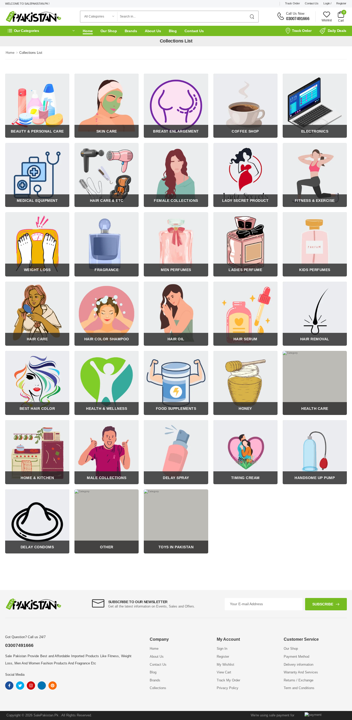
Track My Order (228, 680)
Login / (327, 3)
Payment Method (296, 656)
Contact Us (311, 3)
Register (341, 3)
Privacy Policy (227, 688)
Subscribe (322, 604)
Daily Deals (337, 31)
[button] (41, 30)
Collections (158, 688)
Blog (173, 31)
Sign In (222, 648)
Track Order (292, 3)
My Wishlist (225, 664)
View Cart (224, 672)
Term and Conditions (299, 688)
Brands (131, 31)
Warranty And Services (301, 672)
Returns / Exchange (298, 680)
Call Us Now (295, 13)
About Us (153, 31)
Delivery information (298, 664)
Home (88, 31)
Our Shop (108, 31)
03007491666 (297, 18)
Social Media (14, 674)
